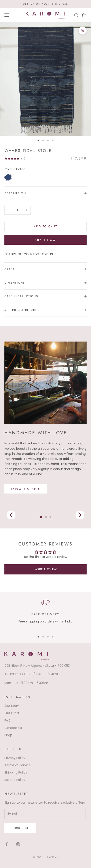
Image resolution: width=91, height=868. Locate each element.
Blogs (8, 735)
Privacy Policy (14, 758)
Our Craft (11, 713)
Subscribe (20, 828)
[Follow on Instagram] (18, 844)
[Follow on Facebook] (6, 844)
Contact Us (13, 728)
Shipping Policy (15, 772)
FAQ (7, 720)
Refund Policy (14, 780)
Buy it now (45, 240)
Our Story (11, 705)
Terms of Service (17, 765)
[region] (45, 613)
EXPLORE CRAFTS (25, 489)
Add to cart (45, 226)
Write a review (46, 569)
